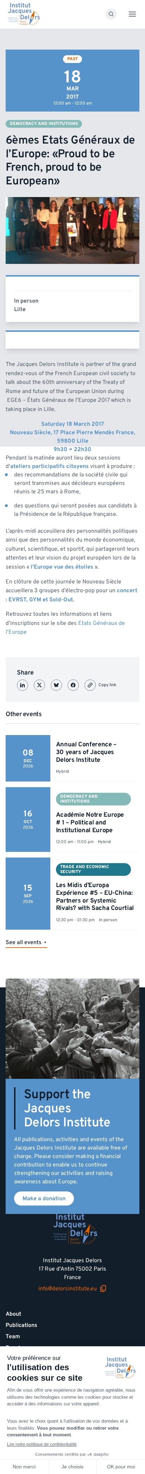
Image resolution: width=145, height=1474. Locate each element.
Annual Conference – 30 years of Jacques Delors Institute (86, 752)
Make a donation (44, 1198)
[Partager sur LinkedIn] (22, 685)
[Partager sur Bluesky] (56, 685)
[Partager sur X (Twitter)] (39, 685)
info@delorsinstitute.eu (67, 1289)
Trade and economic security (84, 869)
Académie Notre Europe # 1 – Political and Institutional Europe (90, 822)
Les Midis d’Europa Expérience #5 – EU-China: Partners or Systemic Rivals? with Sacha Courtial (95, 896)
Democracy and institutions (44, 124)
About (13, 1314)
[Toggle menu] (132, 14)
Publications (21, 1325)
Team (13, 1336)
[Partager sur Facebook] (73, 685)
